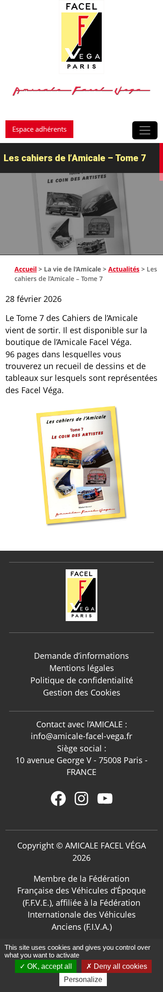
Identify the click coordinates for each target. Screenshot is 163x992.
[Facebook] (58, 799)
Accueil (25, 269)
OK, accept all (48, 966)
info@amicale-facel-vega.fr (81, 735)
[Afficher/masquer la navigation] (145, 130)
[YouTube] (105, 799)
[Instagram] (81, 799)
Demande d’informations (81, 655)
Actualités (123, 269)
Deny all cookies (119, 966)
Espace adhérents (39, 128)
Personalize (83, 979)
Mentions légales (81, 667)
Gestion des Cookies (81, 692)
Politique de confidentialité (81, 680)
